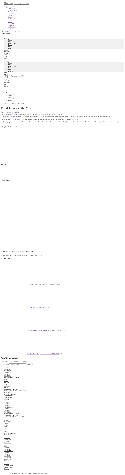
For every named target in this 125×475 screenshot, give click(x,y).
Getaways (11, 94)
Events (10, 95)
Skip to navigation (6, 31)
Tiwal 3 (10, 40)
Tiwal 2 (10, 45)
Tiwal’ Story (8, 439)
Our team (7, 441)
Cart (5, 84)
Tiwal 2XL (11, 48)
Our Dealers (7, 392)
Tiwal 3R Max (12, 43)
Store (5, 56)
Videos (10, 100)
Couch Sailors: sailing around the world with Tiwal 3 (42, 354)
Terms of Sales (8, 465)
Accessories (7, 457)
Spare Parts (7, 459)
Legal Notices (8, 395)
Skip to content (16, 31)
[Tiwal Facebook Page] (5, 176)
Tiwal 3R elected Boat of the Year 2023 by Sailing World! (44, 330)
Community (7, 51)
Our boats (7, 38)
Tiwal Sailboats (5, 33)
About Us (7, 53)
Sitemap (6, 399)
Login (6, 58)
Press (9, 97)
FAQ (5, 55)
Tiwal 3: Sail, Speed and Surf (35, 307)
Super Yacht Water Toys (11, 389)
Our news (11, 99)
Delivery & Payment (10, 394)
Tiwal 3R (10, 41)
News (6, 50)
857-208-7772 (16, 4)
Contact (6, 2)
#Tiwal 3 (16, 112)
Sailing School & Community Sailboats (15, 391)
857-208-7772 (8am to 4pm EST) (14, 76)
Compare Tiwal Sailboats (11, 377)
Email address (5, 364)
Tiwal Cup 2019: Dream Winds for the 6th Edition (41, 284)
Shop (5, 379)
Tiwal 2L (10, 46)
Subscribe (29, 364)
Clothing (6, 461)
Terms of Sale (8, 397)
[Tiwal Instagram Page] (14, 176)
